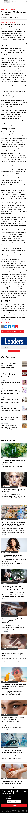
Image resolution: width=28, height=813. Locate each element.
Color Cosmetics (4, 361)
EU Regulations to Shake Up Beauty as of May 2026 (14, 490)
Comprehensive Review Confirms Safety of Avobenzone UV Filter (12, 782)
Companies (4, 616)
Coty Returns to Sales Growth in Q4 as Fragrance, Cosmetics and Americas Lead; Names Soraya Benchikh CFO (10, 391)
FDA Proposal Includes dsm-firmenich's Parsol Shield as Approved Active (13, 653)
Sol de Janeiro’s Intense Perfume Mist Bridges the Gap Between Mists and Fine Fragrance (10, 427)
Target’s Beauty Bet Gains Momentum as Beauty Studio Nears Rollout (9, 374)
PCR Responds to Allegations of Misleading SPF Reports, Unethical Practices (12, 620)
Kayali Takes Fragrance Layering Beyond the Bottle (10, 383)
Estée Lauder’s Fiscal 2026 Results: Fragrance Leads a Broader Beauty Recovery (9, 365)
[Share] (5, 326)
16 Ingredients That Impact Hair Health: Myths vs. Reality (12, 556)
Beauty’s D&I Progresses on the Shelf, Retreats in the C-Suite (10, 418)
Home (2, 9)
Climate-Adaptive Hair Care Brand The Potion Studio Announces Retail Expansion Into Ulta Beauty (10, 401)
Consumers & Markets (5, 415)
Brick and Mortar (4, 371)
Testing (4, 747)
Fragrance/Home (4, 388)
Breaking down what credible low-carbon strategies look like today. (12, 465)
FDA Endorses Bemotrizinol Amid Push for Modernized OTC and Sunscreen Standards (14, 686)
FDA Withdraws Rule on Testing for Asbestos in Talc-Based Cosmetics (13, 751)
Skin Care (3, 406)
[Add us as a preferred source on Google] (16, 326)
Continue (14, 805)
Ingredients (9, 9)
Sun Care (4, 648)
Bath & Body (3, 380)
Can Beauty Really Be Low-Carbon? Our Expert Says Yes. (14, 461)
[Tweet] (13, 326)
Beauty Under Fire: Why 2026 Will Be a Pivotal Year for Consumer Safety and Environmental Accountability (13, 524)
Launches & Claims (6, 457)
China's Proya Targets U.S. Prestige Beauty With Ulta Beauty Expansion (10, 410)
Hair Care (3, 397)
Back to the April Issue (8, 22)
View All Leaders (14, 351)
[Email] (2, 326)
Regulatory (17, 9)
